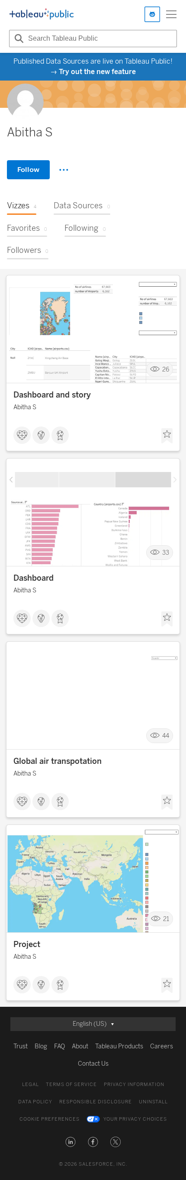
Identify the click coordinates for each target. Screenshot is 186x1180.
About (80, 1046)
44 (165, 736)
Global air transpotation (57, 761)
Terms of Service (71, 1084)
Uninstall (153, 1102)
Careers (161, 1046)
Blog (41, 1046)
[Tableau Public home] (42, 14)
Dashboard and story (52, 395)
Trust (20, 1046)
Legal (30, 1084)
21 (166, 919)
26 (165, 369)
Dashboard (33, 578)
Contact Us (93, 1063)
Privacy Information (134, 1084)
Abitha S (24, 407)
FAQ (59, 1046)
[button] (70, 1142)
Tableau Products (119, 1046)
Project (26, 944)
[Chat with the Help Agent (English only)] (152, 14)
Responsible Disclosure (95, 1102)
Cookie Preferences (49, 1119)
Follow (28, 169)
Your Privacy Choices (135, 1119)
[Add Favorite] (167, 436)
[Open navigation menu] (171, 14)
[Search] (17, 38)
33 (165, 552)
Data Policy (35, 1102)
